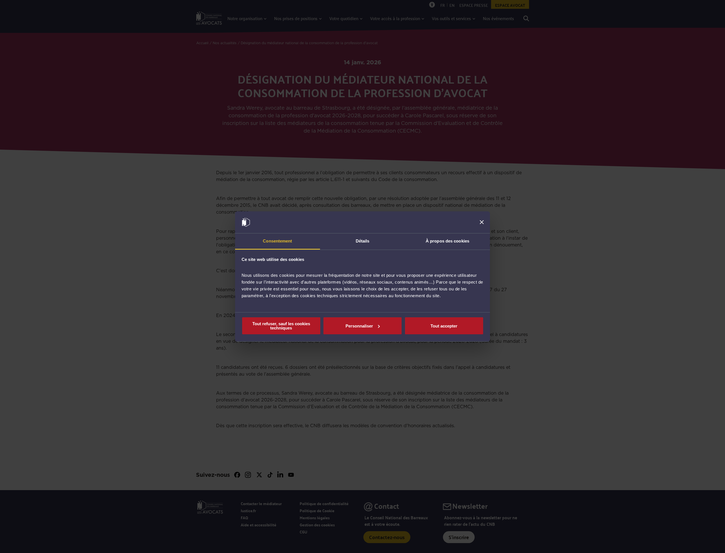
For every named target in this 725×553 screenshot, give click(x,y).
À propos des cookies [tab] (447, 241)
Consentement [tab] (277, 241)
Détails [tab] (363, 241)
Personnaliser (359, 326)
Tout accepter (443, 326)
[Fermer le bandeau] (482, 222)
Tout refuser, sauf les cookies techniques (281, 325)
